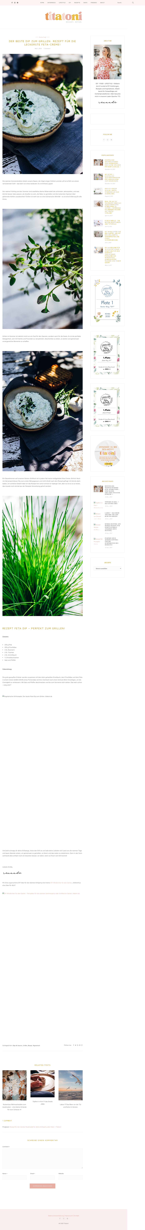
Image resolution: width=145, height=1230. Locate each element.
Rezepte (77, 2)
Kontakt (76, 1216)
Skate (85, 2)
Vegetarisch (36, 1045)
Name (4, 1173)
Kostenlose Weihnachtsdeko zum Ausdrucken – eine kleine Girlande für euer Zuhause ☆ (14, 1107)
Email (32, 1173)
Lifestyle (62, 2)
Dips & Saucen (17, 1045)
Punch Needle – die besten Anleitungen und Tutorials (113, 222)
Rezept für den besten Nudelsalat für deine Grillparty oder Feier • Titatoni (35, 1127)
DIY (70, 2)
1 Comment (47, 48)
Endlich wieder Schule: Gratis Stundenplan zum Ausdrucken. (112, 191)
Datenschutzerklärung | (56, 1216)
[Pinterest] (17, 2)
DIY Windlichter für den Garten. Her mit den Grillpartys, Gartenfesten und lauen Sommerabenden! (113, 236)
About (102, 2)
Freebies (94, 2)
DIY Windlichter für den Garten (61, 883)
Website (61, 1173)
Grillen (25, 1045)
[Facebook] (12, 2)
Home (42, 2)
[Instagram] (14, 2)
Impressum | (69, 1216)
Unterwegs (51, 2)
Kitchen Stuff (42, 37)
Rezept (30, 1045)
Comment (5, 1146)
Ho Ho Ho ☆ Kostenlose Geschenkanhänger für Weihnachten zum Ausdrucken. (112, 178)
